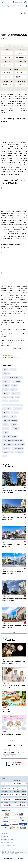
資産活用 (5, 416)
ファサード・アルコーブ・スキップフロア (12, 377)
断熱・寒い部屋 (17, 381)
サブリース (6, 428)
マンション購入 (7, 409)
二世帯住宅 (14, 389)
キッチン (13, 369)
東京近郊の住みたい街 (8, 452)
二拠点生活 (6, 393)
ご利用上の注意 (4, 833)
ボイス (12, 752)
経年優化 (5, 369)
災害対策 (5, 389)
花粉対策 (14, 385)
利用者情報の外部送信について (7, 842)
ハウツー (4, 551)
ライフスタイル (14, 750)
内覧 (5, 456)
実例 (23, 752)
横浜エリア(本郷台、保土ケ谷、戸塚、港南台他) (14, 444)
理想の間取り (6, 381)
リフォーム (15, 412)
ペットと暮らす (16, 393)
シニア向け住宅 (14, 401)
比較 (8, 755)
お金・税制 (6, 752)
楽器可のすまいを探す (8, 397)
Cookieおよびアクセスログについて (8, 845)
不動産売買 (6, 412)
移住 (18, 397)
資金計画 (13, 416)
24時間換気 (6, 385)
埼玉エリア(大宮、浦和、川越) (10, 436)
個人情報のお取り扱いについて (7, 839)
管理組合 (5, 432)
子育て (5, 401)
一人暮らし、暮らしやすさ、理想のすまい (12, 405)
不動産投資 (14, 424)
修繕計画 (5, 424)
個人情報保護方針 (4, 836)
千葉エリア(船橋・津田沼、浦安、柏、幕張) (13, 440)
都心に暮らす (6, 448)
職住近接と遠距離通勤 (18, 448)
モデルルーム (20, 452)
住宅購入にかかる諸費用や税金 (10, 420)
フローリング (6, 373)
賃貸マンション (18, 409)
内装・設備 (6, 750)
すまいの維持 (15, 428)
